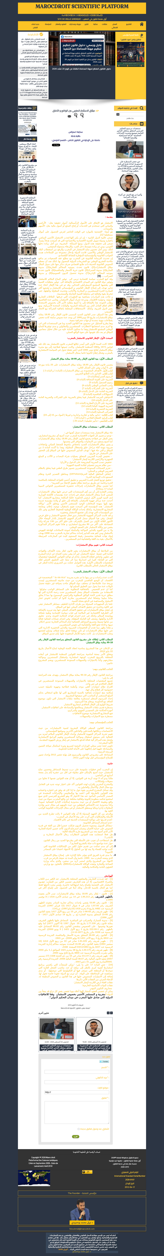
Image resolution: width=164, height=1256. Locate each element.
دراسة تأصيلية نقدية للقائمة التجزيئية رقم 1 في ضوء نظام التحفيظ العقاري (130, 291)
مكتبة (95, 24)
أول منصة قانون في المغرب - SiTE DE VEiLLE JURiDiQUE (82, 19)
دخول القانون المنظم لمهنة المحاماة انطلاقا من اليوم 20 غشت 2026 (81, 69)
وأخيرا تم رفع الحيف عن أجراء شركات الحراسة (130, 196)
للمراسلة (48, 24)
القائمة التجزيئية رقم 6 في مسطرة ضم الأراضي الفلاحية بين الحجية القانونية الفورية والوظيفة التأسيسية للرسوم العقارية (130, 224)
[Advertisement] (93, 164)
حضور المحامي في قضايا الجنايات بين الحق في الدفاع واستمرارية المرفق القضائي (34, 51)
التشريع (128, 24)
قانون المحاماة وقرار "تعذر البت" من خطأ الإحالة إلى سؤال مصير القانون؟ (27, 261)
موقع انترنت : (103, 1088)
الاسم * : (105, 1067)
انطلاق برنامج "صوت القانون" (130, 39)
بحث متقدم (130, 118)
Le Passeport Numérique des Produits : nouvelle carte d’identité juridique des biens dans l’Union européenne (27, 116)
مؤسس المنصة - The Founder (82, 1193)
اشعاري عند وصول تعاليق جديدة (94, 1129)
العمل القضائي (115, 25)
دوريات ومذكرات (75, 24)
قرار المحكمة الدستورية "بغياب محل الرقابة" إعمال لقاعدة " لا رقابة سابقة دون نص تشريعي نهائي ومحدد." (28, 313)
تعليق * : (105, 1098)
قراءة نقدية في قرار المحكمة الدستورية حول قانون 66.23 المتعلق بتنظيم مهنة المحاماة (28, 370)
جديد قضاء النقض (35, 25)
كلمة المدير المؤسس (131, 35)
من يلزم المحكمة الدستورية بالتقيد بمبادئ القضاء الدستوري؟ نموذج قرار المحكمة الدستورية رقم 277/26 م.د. (27, 236)
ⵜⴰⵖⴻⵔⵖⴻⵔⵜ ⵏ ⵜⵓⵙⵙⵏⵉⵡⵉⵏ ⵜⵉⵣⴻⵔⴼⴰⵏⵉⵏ (82, 15)
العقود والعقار (61, 24)
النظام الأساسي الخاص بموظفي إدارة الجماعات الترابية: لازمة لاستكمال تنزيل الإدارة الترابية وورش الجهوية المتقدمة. (130, 321)
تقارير (86, 24)
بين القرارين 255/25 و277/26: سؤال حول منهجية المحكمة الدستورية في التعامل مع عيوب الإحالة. (27, 286)
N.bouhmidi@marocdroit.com (82, 1229)
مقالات (104, 24)
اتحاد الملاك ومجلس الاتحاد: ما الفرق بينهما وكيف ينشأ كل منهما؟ (28, 146)
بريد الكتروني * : (102, 1077)
